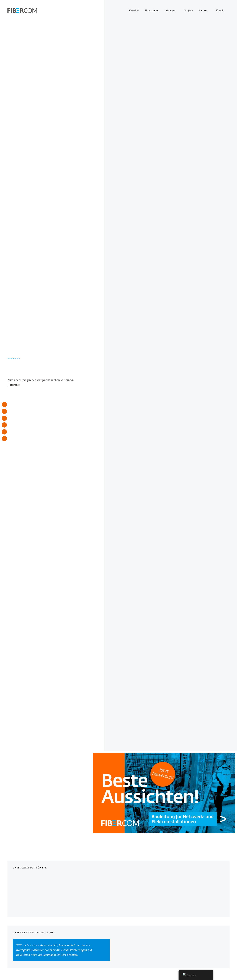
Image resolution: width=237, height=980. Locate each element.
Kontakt (220, 10)
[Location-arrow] (4, 418)
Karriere (203, 10)
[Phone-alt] (4, 404)
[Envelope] (4, 411)
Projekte (188, 10)
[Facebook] (4, 431)
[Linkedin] (4, 425)
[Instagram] (4, 438)
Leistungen (170, 10)
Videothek (134, 10)
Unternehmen (152, 10)
